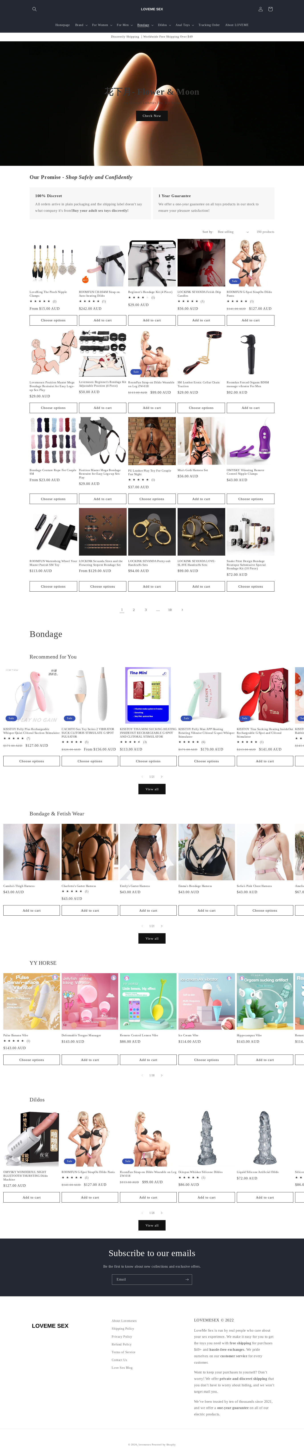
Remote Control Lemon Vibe (139, 1035)
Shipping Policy (123, 1328)
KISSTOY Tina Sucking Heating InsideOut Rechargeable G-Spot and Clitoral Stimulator (265, 732)
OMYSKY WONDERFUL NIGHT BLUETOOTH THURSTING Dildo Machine (25, 1175)
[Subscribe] (187, 1279)
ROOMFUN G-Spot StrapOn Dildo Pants (249, 293)
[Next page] (182, 610)
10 (170, 610)
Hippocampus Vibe (249, 1035)
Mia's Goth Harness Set (193, 470)
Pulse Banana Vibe (15, 1035)
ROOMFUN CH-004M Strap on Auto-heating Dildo (99, 293)
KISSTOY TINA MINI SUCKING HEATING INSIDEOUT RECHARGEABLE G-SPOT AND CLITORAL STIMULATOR (148, 732)
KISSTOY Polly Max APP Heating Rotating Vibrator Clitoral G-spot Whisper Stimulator (206, 732)
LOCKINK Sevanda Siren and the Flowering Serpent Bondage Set (101, 562)
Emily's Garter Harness (135, 886)
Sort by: (208, 232)
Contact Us (119, 1360)
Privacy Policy (122, 1336)
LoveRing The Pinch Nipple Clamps (48, 293)
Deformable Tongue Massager (81, 1035)
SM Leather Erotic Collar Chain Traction (199, 384)
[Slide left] (142, 777)
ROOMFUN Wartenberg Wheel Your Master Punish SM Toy (53, 562)
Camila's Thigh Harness (18, 886)
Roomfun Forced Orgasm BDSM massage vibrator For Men (248, 384)
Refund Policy (122, 1344)
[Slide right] (162, 777)
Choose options (53, 320)
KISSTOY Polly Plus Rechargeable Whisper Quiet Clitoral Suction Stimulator (31, 731)
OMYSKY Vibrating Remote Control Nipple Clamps (245, 472)
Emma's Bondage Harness (195, 886)
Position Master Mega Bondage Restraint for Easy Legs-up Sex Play (100, 473)
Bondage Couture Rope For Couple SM (53, 472)
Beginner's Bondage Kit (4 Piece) (150, 292)
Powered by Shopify (164, 1444)
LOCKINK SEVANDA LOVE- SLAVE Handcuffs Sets (197, 562)
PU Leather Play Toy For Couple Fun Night (149, 472)
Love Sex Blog (122, 1367)
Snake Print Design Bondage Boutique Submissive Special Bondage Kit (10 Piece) (246, 564)
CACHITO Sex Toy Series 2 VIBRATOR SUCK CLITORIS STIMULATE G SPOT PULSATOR (88, 732)
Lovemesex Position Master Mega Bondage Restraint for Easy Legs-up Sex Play (52, 386)
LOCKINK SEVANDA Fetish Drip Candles (199, 293)
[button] (34, 9)
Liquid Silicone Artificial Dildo (258, 1172)
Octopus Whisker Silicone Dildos (200, 1172)
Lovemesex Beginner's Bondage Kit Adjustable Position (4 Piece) (102, 383)
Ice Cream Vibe (188, 1035)
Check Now (152, 116)
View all (152, 789)
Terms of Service (124, 1352)
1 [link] (122, 610)
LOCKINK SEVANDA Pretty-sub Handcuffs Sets (149, 562)
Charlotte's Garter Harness (79, 886)
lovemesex (145, 1444)
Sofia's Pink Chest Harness (254, 886)
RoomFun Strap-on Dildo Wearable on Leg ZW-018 (151, 384)
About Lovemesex (124, 1321)
